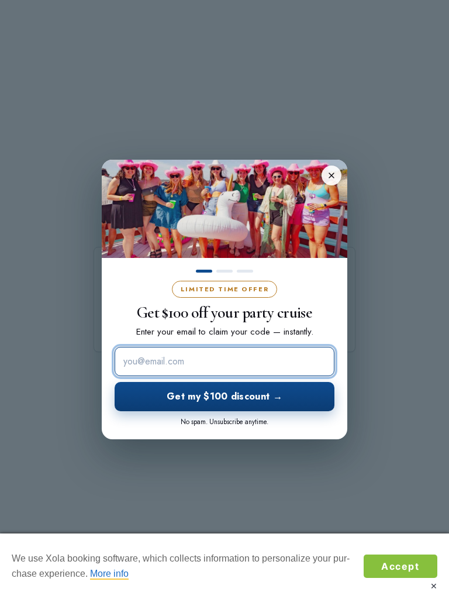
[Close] (331, 175)
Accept (400, 566)
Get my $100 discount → (224, 396)
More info (109, 574)
